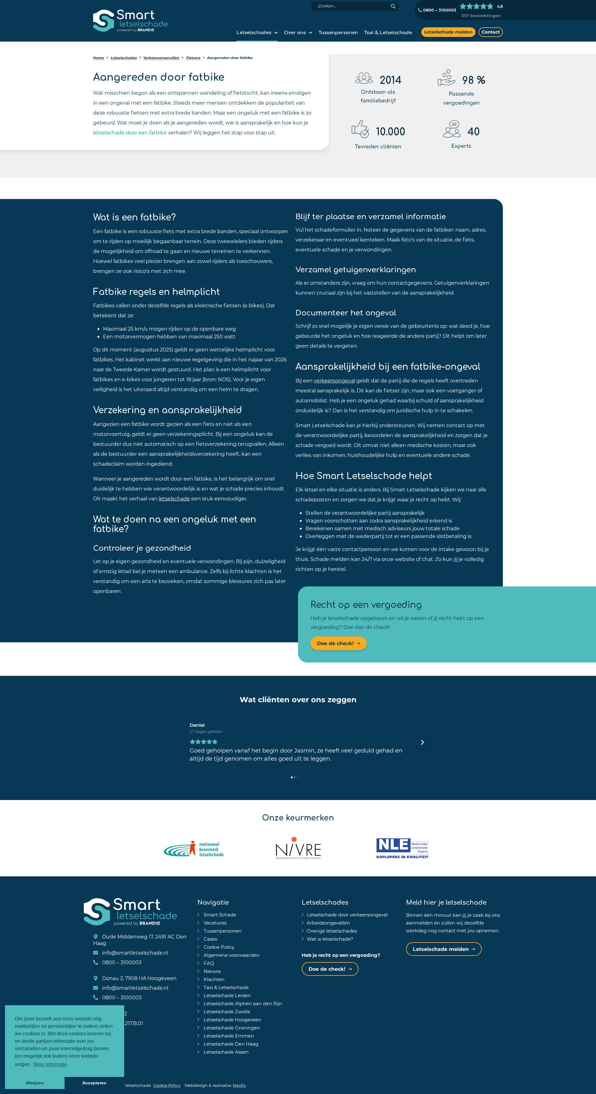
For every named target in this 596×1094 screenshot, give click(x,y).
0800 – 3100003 (439, 10)
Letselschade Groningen (231, 1027)
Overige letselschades (332, 931)
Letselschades (254, 32)
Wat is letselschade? (330, 939)
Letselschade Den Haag (230, 1044)
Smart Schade (219, 914)
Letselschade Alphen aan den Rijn (242, 1003)
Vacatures (214, 923)
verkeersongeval (334, 380)
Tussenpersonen (338, 32)
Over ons (295, 32)
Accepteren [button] (94, 1082)
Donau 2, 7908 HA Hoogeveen (139, 978)
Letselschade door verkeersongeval (347, 914)
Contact (491, 32)
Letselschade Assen (225, 1052)
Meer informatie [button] (50, 1064)
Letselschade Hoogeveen (231, 1019)
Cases (209, 939)
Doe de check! (335, 643)
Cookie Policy (218, 947)
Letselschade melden (448, 32)
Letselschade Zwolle (226, 1011)
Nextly (239, 1085)
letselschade (174, 498)
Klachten (213, 979)
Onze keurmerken (298, 817)
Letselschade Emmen (228, 1036)
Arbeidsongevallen (328, 923)
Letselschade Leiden (226, 995)
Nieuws (211, 971)
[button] (174, 742)
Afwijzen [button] (35, 1082)
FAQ (208, 963)
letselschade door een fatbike (130, 132)
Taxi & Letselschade (388, 32)
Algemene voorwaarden (231, 955)
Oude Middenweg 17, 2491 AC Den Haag (140, 939)
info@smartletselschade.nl (134, 952)
